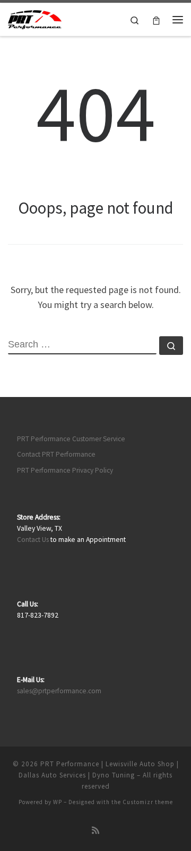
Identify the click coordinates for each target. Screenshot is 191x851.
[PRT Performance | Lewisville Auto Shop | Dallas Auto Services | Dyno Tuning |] (35, 18)
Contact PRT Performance (56, 454)
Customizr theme (148, 802)
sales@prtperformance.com (59, 690)
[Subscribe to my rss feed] (95, 830)
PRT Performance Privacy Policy (65, 470)
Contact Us (33, 539)
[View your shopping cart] (156, 19)
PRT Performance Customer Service (71, 438)
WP (57, 802)
